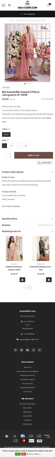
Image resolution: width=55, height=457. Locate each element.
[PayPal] (31, 441)
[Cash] (14, 436)
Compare (27, 420)
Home (11, 20)
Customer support (27, 379)
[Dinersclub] (39, 436)
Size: (5, 140)
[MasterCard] (23, 441)
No (24, 454)
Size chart (46, 163)
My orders (27, 408)
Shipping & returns (27, 375)
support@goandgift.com (28, 339)
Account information (27, 404)
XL (26, 146)
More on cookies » (34, 454)
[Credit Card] (22, 436)
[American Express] (6, 436)
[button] (25, 83)
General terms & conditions (27, 371)
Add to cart (33, 155)
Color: (5, 129)
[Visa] (39, 441)
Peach (6, 134)
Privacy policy (27, 383)
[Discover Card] (47, 436)
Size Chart (27, 391)
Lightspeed (45, 447)
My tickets (27, 412)
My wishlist (27, 416)
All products (27, 424)
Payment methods (27, 387)
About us (27, 367)
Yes (17, 454)
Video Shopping (13, 206)
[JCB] (15, 441)
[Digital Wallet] (31, 436)
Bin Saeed (6, 87)
